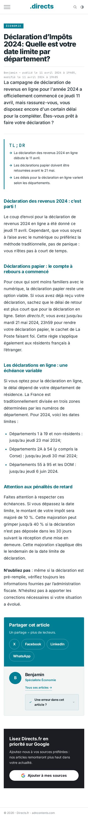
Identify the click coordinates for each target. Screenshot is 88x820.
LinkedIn (57, 644)
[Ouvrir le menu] (7, 7)
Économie (14, 26)
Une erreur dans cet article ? (49, 702)
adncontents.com (43, 813)
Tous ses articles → (38, 687)
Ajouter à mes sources (47, 775)
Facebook (33, 644)
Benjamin (10, 72)
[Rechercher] (75, 7)
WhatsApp (22, 656)
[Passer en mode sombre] (82, 7)
